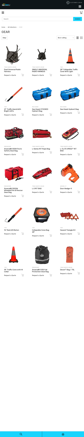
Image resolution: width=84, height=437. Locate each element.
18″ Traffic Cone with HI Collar (13, 271)
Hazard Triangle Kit (67, 230)
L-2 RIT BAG (37, 188)
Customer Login (76, 2)
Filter (4, 38)
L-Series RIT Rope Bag (41, 149)
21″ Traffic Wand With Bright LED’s (12, 110)
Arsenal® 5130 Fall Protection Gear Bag (40, 271)
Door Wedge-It (66, 188)
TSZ (61, 67)
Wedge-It (63, 186)
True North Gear (10, 67)
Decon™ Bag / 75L (67, 270)
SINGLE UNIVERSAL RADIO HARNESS (39, 70)
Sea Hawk (35, 107)
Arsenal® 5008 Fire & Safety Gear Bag (13, 150)
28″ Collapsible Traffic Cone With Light (69, 70)
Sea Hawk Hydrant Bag (69, 109)
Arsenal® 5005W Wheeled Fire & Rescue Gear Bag (13, 190)
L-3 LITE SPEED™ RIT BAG (68, 150)
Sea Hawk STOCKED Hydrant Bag (40, 110)
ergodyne (7, 146)
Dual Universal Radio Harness (12, 70)
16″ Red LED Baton (11, 230)
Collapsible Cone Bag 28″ (40, 231)
